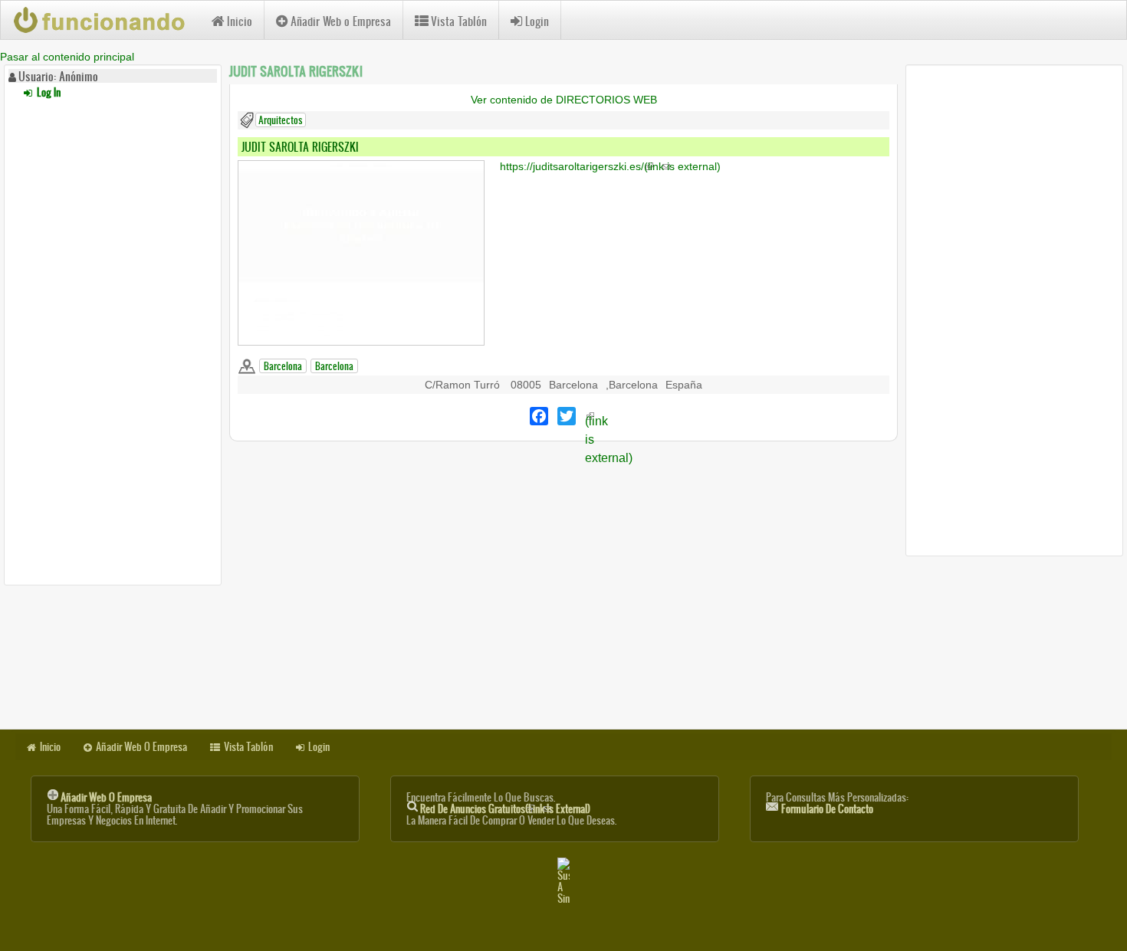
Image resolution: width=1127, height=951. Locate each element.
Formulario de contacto (827, 809)
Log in (47, 92)
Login (537, 21)
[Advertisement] (112, 339)
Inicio (239, 21)
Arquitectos (280, 119)
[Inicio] (106, 19)
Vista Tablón (459, 21)
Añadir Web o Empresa (341, 21)
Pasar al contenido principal (67, 57)
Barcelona (283, 365)
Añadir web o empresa (106, 797)
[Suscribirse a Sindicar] (563, 881)
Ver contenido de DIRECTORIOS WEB (564, 99)
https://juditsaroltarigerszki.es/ (610, 166)
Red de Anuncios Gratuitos (505, 809)
